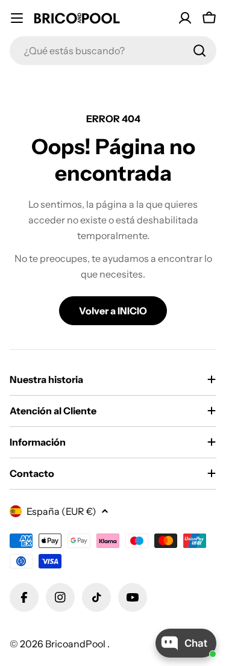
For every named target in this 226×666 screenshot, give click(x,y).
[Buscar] (199, 50)
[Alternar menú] (17, 18)
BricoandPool (76, 644)
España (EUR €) (61, 511)
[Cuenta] (185, 18)
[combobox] (113, 50)
